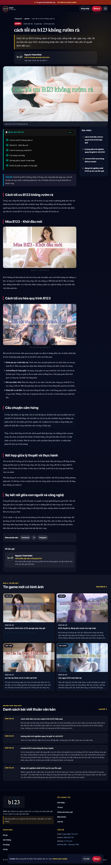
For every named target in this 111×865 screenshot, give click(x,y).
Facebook (25, 537)
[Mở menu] (105, 8)
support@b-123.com (70, 834)
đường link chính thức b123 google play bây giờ (25, 628)
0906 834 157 (68, 837)
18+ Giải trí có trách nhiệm (66, 2)
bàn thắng (7, 840)
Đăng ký (97, 8)
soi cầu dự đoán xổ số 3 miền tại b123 (21, 678)
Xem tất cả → (101, 586)
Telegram (42, 537)
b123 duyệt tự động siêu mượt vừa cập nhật (77, 628)
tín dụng (6, 845)
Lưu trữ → (103, 709)
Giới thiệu (61, 803)
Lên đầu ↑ (103, 860)
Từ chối (86, 859)
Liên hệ (60, 822)
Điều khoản (61, 817)
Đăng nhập (85, 8)
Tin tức (60, 807)
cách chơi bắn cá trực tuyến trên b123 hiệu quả (94, 140)
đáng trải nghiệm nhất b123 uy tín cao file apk (94, 169)
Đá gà (5, 835)
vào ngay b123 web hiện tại (69, 678)
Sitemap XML (62, 845)
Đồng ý (97, 859)
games (26, 18)
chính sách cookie (60, 859)
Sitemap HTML (73, 845)
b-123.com (68, 841)
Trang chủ (18, 18)
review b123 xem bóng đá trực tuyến (94, 160)
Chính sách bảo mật (65, 812)
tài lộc (5, 849)
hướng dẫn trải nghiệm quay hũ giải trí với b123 (95, 150)
